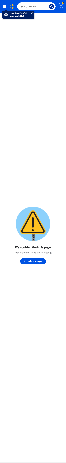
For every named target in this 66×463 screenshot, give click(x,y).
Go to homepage (33, 261)
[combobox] (36, 6)
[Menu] (4, 6)
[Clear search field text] (48, 6)
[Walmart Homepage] (12, 6)
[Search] (51, 6)
